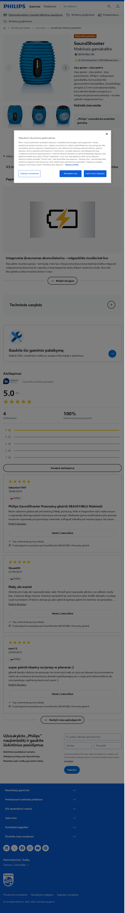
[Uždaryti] (105, 133)
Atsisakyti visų (69, 173)
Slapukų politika (70, 164)
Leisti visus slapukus (94, 173)
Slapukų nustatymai (28, 173)
